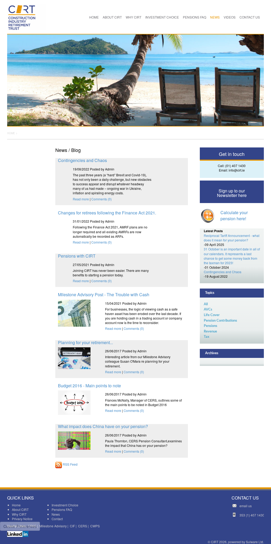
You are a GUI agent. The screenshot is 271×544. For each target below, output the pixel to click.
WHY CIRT (133, 17)
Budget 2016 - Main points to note (89, 386)
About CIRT (20, 509)
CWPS (95, 526)
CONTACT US (250, 17)
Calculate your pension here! (234, 215)
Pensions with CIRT (77, 256)
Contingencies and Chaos (82, 160)
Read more (81, 199)
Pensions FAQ (62, 509)
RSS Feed (70, 464)
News (56, 514)
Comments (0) (101, 199)
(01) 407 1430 (235, 165)
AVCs (208, 309)
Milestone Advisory (53, 526)
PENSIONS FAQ (194, 17)
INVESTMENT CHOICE (162, 17)
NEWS (215, 17)
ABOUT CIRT (112, 17)
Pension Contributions (220, 320)
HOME (94, 17)
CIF (72, 526)
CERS (82, 526)
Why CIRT (19, 514)
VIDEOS (230, 17)
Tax (206, 337)
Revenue (210, 331)
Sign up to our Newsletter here (232, 193)
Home (16, 505)
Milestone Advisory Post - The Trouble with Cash (103, 294)
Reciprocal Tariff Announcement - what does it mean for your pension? (231, 237)
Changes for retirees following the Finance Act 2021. (107, 213)
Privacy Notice (22, 518)
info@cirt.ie (237, 170)
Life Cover (212, 315)
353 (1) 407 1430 (252, 515)
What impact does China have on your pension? (103, 426)
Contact (57, 518)
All (206, 304)
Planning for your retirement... (85, 342)
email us (246, 505)
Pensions (210, 326)
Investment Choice (65, 505)
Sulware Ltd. (255, 541)
